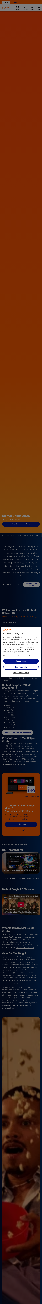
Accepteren (21, 661)
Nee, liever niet (21, 667)
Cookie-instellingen (21, 673)
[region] (21, 652)
